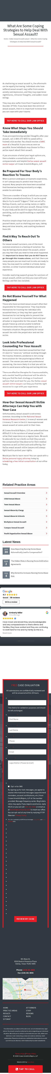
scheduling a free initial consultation (19, 461)
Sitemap (7, 1019)
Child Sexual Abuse (12, 498)
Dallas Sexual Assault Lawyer (19, 39)
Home (6, 39)
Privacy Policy (20, 815)
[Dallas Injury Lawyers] (10, 11)
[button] (46, 5)
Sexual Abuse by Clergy (14, 510)
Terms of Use (20, 1054)
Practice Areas (10, 1010)
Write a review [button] (11, 602)
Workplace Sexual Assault (15, 522)
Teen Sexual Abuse (12, 504)
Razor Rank (30, 1062)
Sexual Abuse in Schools (14, 516)
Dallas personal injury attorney (17, 458)
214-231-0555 (30, 807)
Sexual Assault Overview (14, 493)
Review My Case (25, 919)
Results (6, 1013)
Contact (7, 1016)
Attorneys (31, 1008)
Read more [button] (7, 633)
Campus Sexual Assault (14, 527)
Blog (28, 1016)
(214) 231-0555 (29, 970)
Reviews (29, 1013)
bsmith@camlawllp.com (20, 809)
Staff (28, 1010)
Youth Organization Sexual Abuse (18, 533)
